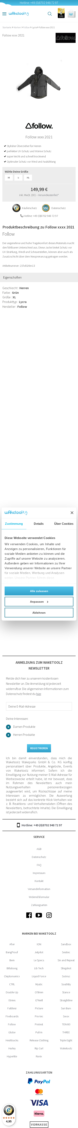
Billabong (12, 968)
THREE (66, 1032)
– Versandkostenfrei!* (47, 195)
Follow (26, 27)
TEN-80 (66, 1024)
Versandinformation (39, 889)
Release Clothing (39, 1040)
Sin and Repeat (66, 960)
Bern (12, 960)
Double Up (12, 992)
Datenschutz (39, 857)
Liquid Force (39, 976)
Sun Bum (66, 1008)
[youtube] (39, 918)
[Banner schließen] (72, 512)
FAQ (39, 865)
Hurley (12, 1048)
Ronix (39, 1056)
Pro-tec (39, 1016)
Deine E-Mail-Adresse (22, 706)
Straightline (66, 1000)
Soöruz (66, 976)
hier (38, 694)
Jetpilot (39, 952)
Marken (17, 27)
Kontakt (39, 881)
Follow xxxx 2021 (47, 27)
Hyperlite (12, 1056)
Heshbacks (12, 1040)
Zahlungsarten (39, 905)
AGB (39, 849)
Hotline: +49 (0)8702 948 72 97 (42, 825)
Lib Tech (39, 968)
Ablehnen (39, 612)
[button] (72, 14)
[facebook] (29, 918)
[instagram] (49, 918)
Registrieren (39, 748)
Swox (66, 1016)
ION (39, 944)
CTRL (12, 984)
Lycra (34, 27)
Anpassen (37, 601)
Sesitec (66, 952)
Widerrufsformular (39, 897)
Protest (39, 1024)
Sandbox (66, 944)
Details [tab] (39, 523)
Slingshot (66, 968)
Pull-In (38, 1032)
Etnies (12, 1000)
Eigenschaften (12, 277)
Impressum (39, 873)
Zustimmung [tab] (14, 523)
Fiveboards (12, 1016)
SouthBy (66, 984)
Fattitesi (11, 1008)
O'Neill (39, 1000)
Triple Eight (66, 1040)
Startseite (7, 27)
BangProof (12, 952)
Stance (66, 992)
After (12, 944)
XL (28, 177)
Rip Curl (39, 1048)
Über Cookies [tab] (63, 523)
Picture (39, 1008)
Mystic (39, 984)
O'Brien (39, 992)
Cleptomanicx (12, 976)
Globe (11, 1032)
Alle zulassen (39, 590)
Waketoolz (66, 1048)
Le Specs (39, 960)
